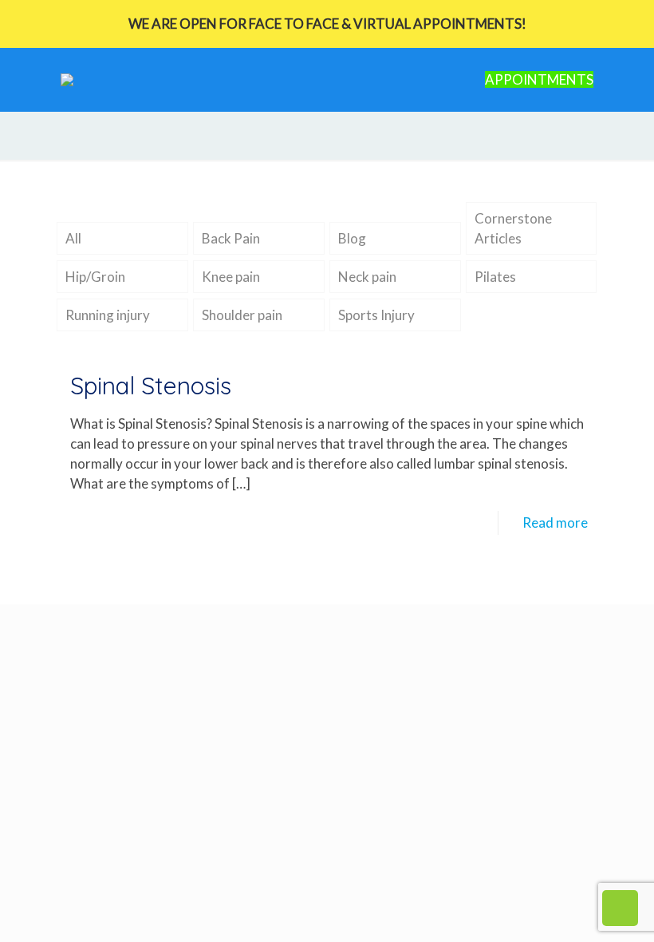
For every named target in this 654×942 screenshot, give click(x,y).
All (73, 238)
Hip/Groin (95, 276)
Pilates (495, 276)
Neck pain (367, 276)
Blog (352, 238)
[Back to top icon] (577, 909)
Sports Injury (376, 315)
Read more (555, 522)
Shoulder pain (242, 315)
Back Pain (231, 238)
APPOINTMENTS (539, 79)
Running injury (107, 315)
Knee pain (231, 276)
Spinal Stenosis (150, 385)
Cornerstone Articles (513, 228)
